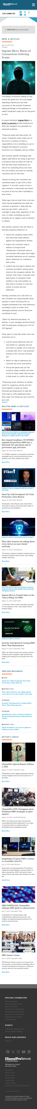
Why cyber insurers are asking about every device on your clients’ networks (18, 544)
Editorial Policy (10, 1083)
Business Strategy (8, 488)
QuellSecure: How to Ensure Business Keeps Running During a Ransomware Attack (17, 716)
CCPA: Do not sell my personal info (17, 1086)
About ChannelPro (11, 1001)
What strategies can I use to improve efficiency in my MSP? (16, 728)
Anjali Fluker (17, 601)
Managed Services (21, 488)
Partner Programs (23, 434)
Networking (12, 434)
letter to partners (9, 123)
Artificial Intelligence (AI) (11, 432)
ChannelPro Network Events (15, 1029)
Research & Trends (8, 436)
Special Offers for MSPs (13, 1017)
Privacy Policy (9, 1078)
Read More (6, 462)
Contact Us (9, 1070)
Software (25, 436)
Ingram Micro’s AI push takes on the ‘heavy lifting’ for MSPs (18, 596)
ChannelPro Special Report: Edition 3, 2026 (18, 765)
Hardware (24, 432)
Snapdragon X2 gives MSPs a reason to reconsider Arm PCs (18, 859)
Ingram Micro (23, 120)
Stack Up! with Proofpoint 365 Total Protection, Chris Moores (18, 495)
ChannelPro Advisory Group (14, 1012)
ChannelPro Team (18, 649)
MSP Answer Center (21, 537)
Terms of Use (9, 1075)
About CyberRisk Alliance (13, 1004)
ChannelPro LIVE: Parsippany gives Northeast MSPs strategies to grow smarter (18, 811)
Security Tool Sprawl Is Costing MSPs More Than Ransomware (18, 644)
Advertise (8, 1041)
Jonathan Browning (19, 817)
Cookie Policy (9, 1080)
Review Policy (10, 1073)
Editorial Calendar (11, 1006)
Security (5, 402)
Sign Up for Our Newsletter (14, 1014)
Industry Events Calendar (13, 1031)
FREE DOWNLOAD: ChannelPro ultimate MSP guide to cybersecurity (18, 906)
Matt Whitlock (17, 451)
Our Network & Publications (15, 1009)
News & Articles (11, 39)
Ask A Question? (10, 1019)
